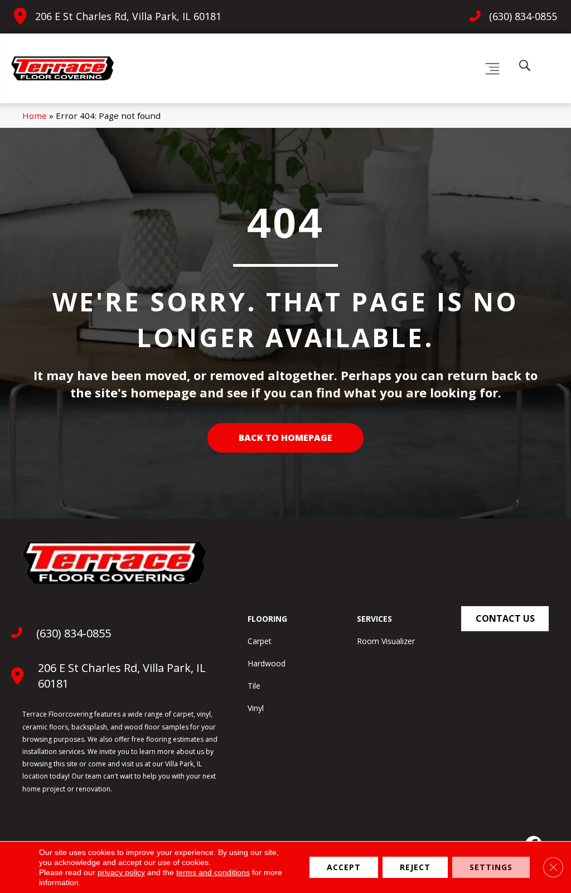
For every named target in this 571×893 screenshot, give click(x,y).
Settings (491, 867)
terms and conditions (213, 872)
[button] (505, 618)
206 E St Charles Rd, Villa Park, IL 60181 (128, 16)
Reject (415, 867)
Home (34, 115)
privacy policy (121, 872)
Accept (344, 867)
